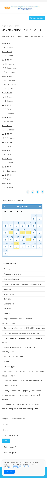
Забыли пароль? (10, 452)
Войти (6, 440)
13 (23, 231)
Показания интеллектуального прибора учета (22, 284)
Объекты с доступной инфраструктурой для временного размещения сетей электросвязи (20, 406)
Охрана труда (9, 366)
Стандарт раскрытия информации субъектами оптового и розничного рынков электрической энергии (21, 395)
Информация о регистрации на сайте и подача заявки (22, 340)
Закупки (6, 314)
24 (6, 245)
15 (34, 231)
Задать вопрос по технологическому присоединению (18, 321)
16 (40, 231)
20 (23, 238)
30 (40, 245)
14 (29, 231)
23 (40, 238)
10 (6, 231)
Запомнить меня (11, 435)
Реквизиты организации (13, 356)
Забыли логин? (9, 447)
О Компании (8, 294)
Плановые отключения (12, 274)
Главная (6, 269)
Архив (6, 361)
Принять (9, 471)
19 (17, 238)
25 (11, 245)
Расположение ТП (10, 386)
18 (11, 238)
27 (23, 245)
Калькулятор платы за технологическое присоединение (19, 349)
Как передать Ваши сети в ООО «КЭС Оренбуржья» (24, 328)
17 (6, 238)
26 (17, 245)
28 (29, 245)
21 (29, 238)
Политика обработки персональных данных (21, 333)
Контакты (7, 309)
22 (34, 238)
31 (6, 252)
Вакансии (7, 289)
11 (11, 231)
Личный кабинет (37, 18)
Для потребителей (11, 279)
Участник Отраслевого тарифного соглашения (22, 381)
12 (17, 231)
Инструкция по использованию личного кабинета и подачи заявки (23, 373)
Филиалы (7, 299)
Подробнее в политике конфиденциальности (17, 467)
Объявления (8, 304)
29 (34, 245)
